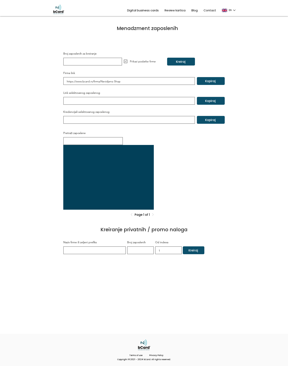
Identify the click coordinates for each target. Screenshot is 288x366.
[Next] (152, 214)
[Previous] (133, 214)
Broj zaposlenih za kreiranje (80, 53)
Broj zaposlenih (136, 242)
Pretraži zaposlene (74, 133)
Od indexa (161, 242)
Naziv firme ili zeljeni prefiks (80, 242)
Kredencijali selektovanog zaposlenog (86, 111)
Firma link (69, 73)
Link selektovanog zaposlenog (81, 92)
